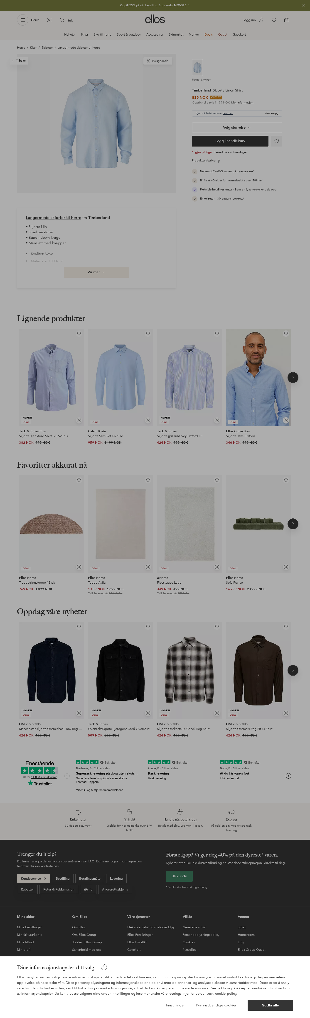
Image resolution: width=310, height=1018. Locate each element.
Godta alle (270, 1005)
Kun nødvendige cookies (216, 1005)
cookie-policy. (226, 994)
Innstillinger (175, 1005)
